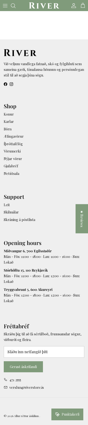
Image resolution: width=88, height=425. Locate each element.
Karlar (9, 121)
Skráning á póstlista (19, 219)
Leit (7, 204)
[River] (44, 5)
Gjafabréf (11, 166)
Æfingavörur (14, 136)
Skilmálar (11, 212)
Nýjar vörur (13, 158)
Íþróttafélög (13, 143)
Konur (9, 114)
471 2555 (15, 379)
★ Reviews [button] (82, 218)
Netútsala (11, 173)
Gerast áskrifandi (23, 366)
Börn (7, 129)
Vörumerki (12, 151)
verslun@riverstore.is (26, 387)
